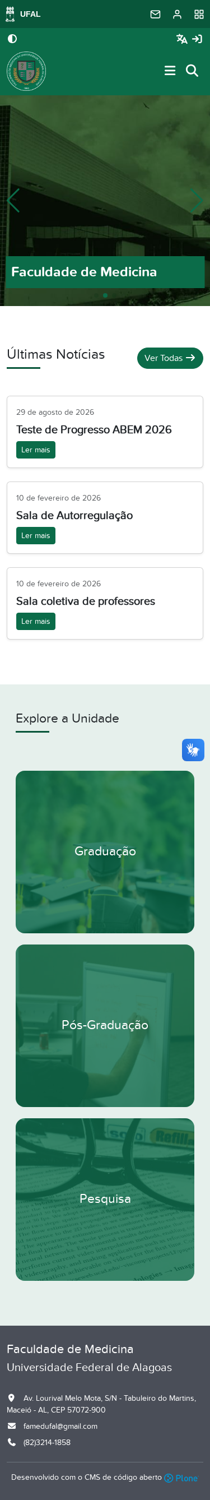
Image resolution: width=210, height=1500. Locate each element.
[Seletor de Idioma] (183, 39)
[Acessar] (197, 39)
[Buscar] (192, 71)
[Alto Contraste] (12, 40)
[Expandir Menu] (170, 71)
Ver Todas (164, 358)
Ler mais (35, 450)
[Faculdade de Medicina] (26, 71)
